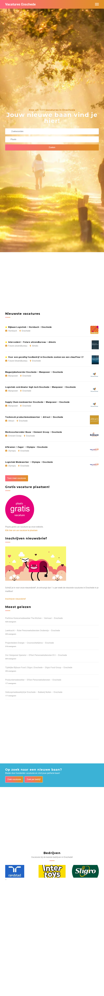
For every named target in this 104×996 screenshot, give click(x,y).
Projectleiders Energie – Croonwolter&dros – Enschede (29, 643)
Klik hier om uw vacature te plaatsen (21, 530)
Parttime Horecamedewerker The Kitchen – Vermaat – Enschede (34, 618)
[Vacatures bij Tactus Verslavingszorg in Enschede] (85, 871)
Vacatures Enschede (20, 4)
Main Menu (97, 4)
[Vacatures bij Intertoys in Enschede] (18, 871)
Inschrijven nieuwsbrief (15, 599)
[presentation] (5, 879)
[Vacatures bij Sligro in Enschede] (52, 871)
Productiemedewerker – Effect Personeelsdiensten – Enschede (33, 680)
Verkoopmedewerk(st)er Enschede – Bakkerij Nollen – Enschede (33, 692)
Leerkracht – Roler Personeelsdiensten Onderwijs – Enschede (32, 630)
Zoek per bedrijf (34, 779)
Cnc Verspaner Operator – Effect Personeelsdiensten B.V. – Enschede (36, 655)
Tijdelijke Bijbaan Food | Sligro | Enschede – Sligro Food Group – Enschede (38, 667)
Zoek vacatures (14, 779)
